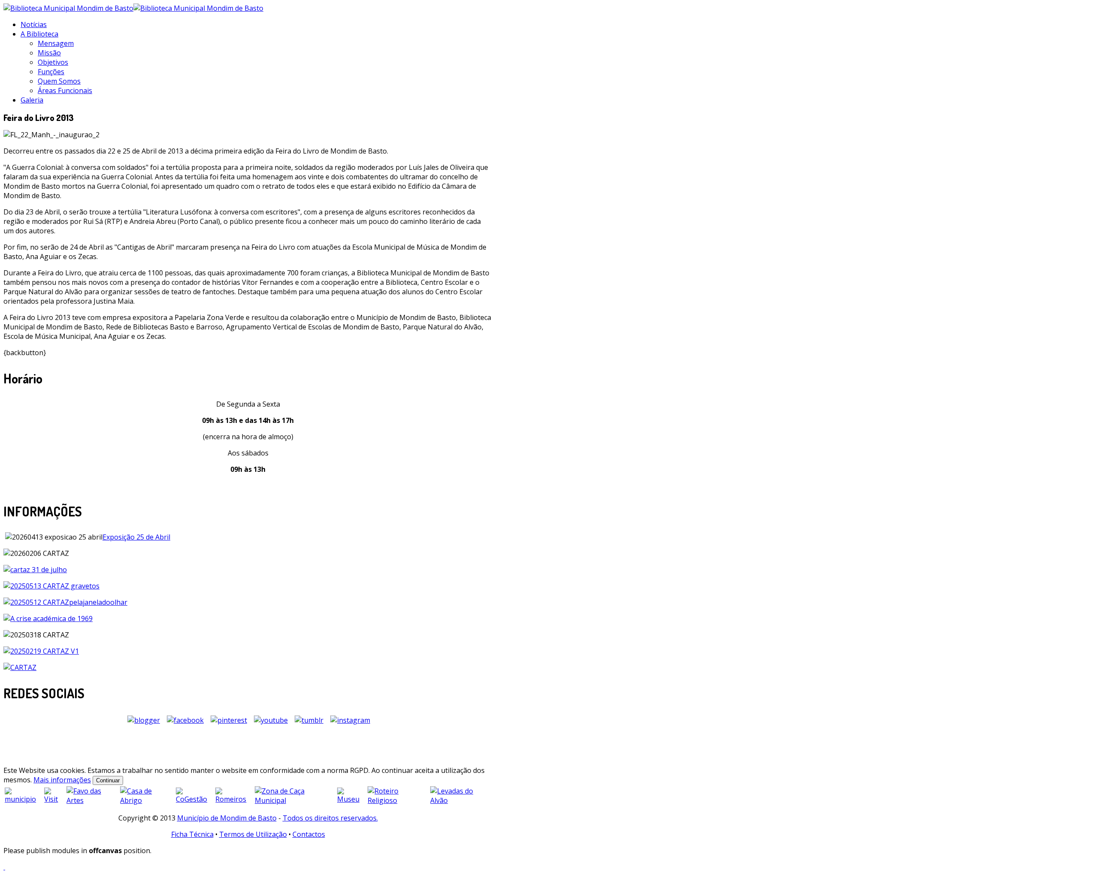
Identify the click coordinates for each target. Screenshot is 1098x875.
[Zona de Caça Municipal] (295, 800)
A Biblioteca (39, 34)
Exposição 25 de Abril (136, 537)
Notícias (34, 24)
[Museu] (351, 799)
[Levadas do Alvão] (460, 800)
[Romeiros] (234, 799)
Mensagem (56, 43)
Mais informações (62, 779)
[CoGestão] (195, 799)
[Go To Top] (4, 867)
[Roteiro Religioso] (398, 800)
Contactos (309, 834)
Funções (51, 71)
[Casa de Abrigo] (147, 800)
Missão (49, 52)
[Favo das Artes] (92, 800)
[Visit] (54, 799)
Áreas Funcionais (65, 90)
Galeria (32, 100)
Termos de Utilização (253, 834)
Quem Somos (59, 81)
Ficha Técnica (192, 834)
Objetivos (53, 62)
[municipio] (23, 799)
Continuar (108, 780)
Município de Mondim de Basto (227, 818)
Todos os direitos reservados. (330, 818)
